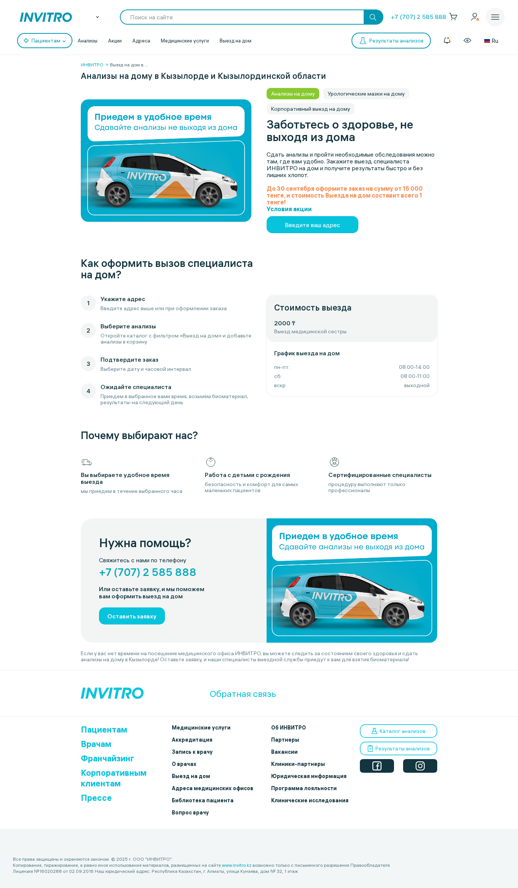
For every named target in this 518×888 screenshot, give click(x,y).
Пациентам (104, 729)
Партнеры (285, 739)
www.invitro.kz (236, 865)
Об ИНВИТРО (288, 727)
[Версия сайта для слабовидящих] (467, 40)
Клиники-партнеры (298, 764)
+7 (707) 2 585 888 (418, 16)
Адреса (141, 41)
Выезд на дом (235, 41)
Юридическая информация (309, 776)
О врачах (184, 764)
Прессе (96, 797)
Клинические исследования (309, 800)
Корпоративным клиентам (114, 778)
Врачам (96, 744)
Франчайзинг (107, 758)
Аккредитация (192, 739)
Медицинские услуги (185, 41)
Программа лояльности (304, 788)
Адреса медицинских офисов (212, 788)
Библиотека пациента (203, 800)
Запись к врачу (192, 751)
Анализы (87, 41)
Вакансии (284, 751)
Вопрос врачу (190, 812)
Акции (115, 41)
